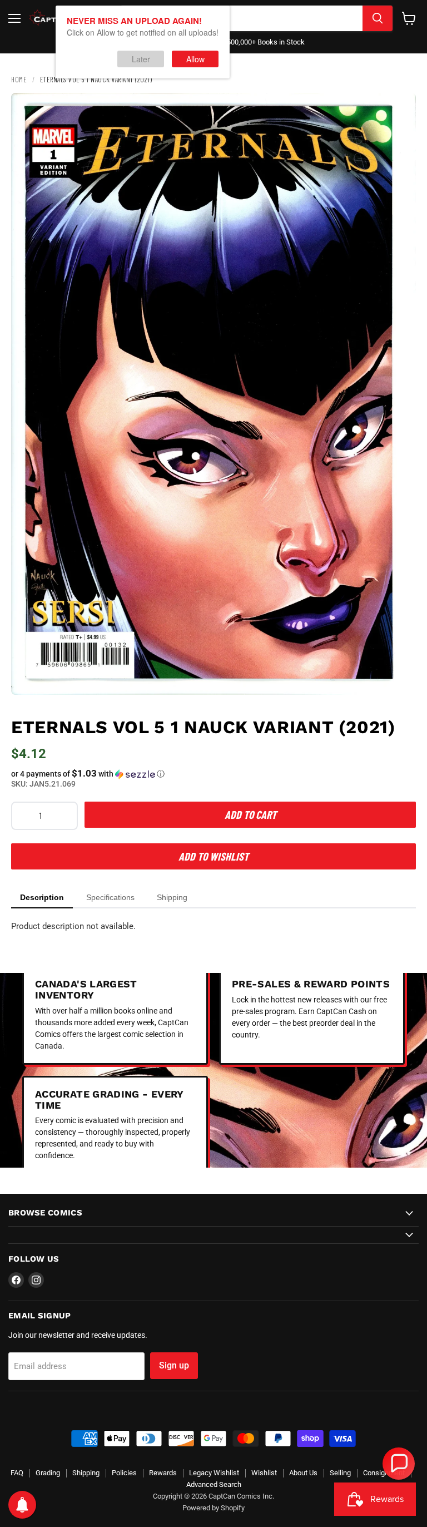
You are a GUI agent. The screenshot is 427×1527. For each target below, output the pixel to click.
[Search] (378, 18)
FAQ (17, 1473)
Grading (48, 1473)
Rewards (163, 1473)
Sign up (174, 1365)
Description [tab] (42, 897)
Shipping (86, 1473)
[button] (213, 773)
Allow (195, 59)
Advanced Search (213, 1484)
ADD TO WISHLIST (213, 856)
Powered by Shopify (213, 1508)
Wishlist (264, 1473)
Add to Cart (250, 814)
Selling (340, 1473)
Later (141, 59)
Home (19, 79)
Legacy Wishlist (214, 1473)
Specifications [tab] (110, 897)
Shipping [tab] (172, 897)
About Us (303, 1473)
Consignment (384, 1473)
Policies (124, 1473)
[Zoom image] (398, 677)
